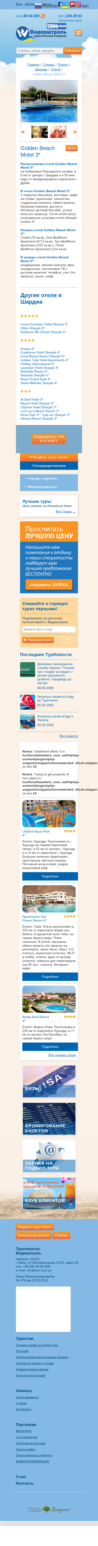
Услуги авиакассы (27, 1397)
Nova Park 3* (30, 415)
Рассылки (22, 1351)
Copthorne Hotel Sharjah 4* (40, 352)
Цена (71, 148)
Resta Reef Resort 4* (35, 1019)
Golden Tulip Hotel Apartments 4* (44, 360)
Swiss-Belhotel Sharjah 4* (39, 383)
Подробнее (50, 876)
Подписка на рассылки (30, 1443)
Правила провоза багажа (32, 1369)
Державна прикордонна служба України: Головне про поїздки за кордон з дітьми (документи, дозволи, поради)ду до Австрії (56, 673)
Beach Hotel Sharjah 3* (37, 403)
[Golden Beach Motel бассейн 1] (49, 101)
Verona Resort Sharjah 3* (39, 418)
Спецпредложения (49, 465)
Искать (74, 51)
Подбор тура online (50, 457)
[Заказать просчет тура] (49, 559)
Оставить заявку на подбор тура (37, 1345)
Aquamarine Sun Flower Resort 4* (34, 918)
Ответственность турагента (34, 1455)
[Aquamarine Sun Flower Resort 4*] (49, 900)
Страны (48, 64)
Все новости (69, 736)
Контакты (25, 1483)
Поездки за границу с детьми (35, 1363)
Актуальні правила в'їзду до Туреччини (55, 698)
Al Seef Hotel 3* (32, 399)
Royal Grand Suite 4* (36, 379)
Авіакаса (24, 1391)
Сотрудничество (26, 1437)
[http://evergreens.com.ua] (49, 1508)
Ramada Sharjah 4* (35, 375)
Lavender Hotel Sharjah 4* (40, 368)
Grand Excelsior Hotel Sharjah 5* (44, 324)
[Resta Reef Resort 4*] (49, 1000)
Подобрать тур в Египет (49, 439)
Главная (33, 64)
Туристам (24, 1338)
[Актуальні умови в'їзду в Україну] (28, 721)
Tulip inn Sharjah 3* (56, 415)
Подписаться (39, 640)
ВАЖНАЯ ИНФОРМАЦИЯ (32, 1461)
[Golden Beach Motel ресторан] (58, 131)
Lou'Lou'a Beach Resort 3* (40, 411)
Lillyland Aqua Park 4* (36, 833)
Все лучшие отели (62, 1055)
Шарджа (41, 69)
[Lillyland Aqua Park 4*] (49, 814)
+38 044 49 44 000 (36, 1266)
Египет (63, 64)
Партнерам (26, 1425)
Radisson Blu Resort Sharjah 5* (43, 332)
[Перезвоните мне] (43, 16)
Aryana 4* (28, 349)
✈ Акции (21, 1403)
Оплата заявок (25, 1449)
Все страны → (66, 511)
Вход (19, 4)
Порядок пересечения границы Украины (42, 1357)
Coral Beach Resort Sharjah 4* (43, 356)
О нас (21, 1477)
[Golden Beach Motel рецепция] (39, 131)
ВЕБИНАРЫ (24, 1431)
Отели (55, 69)
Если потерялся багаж (30, 1375)
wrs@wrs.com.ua (39, 1270)
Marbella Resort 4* (34, 371)
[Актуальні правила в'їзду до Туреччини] (28, 702)
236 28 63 (70, 16)
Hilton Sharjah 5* (33, 328)
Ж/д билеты (23, 1409)
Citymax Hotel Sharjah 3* (39, 407)
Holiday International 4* (37, 364)
